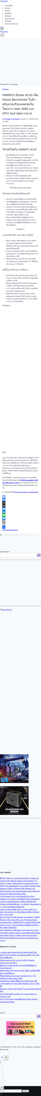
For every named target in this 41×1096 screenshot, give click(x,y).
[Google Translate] (20, 496)
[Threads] (20, 505)
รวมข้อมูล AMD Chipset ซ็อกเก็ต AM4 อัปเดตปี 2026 (18, 952)
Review (7, 8)
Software (8, 16)
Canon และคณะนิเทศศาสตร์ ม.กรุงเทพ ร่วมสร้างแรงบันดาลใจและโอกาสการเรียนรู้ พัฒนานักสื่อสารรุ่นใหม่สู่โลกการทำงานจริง (19, 912)
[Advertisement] (20, 59)
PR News (8, 21)
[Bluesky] (20, 508)
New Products (10, 18)
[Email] (20, 524)
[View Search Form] (2, 28)
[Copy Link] (20, 521)
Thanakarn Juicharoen (12, 119)
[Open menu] (2, 35)
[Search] (39, 555)
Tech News (9, 5)
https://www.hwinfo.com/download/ (26, 492)
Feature (7, 11)
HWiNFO (14, 530)
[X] (20, 502)
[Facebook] (20, 499)
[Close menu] (0, 1062)
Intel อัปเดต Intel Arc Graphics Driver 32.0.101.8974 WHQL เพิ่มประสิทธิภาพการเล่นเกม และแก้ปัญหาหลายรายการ (19, 938)
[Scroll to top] (2, 1058)
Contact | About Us (11, 24)
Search (2, 1013)
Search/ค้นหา (5, 552)
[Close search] (2, 1087)
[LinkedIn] (20, 512)
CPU (4, 530)
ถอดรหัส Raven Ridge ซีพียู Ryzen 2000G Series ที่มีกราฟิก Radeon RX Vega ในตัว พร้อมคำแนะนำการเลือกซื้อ (20, 983)
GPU (8, 530)
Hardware (8, 13)
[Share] (20, 527)
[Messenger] (20, 518)
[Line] (20, 515)
